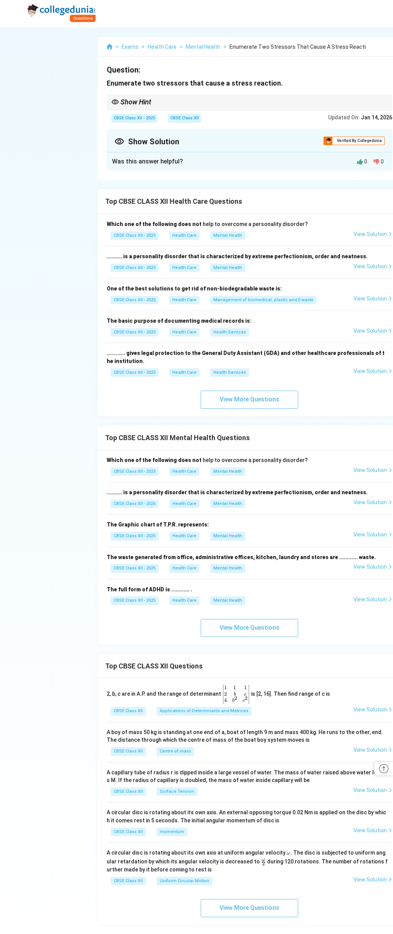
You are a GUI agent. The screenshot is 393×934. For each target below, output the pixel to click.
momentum (172, 831)
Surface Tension (177, 791)
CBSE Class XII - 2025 (134, 118)
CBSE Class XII (184, 118)
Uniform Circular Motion (184, 880)
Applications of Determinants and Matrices (204, 710)
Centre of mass (175, 751)
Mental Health (227, 235)
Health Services (229, 332)
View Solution (370, 234)
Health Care (184, 235)
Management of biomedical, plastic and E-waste (263, 299)
